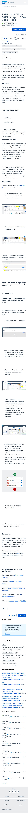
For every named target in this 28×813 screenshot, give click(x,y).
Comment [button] (22, 615)
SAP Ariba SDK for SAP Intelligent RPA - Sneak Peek (14, 17)
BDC (3, 682)
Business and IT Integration (13, 657)
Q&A (3, 577)
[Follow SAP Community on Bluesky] (12, 791)
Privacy (7, 796)
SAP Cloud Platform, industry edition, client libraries (14, 49)
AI (15, 652)
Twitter (16, 601)
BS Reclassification (20, 655)
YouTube (23, 601)
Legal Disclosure (21, 800)
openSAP (4, 583)
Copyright (7, 800)
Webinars (11, 581)
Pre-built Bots (11, 596)
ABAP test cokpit (16, 649)
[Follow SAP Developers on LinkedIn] (18, 791)
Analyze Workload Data (8, 655)
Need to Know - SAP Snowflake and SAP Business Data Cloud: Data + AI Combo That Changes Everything (14, 675)
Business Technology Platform (9, 663)
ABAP (4, 644)
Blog (7, 577)
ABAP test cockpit (6, 649)
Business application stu (8, 660)
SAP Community (18, 575)
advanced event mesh (7, 652)
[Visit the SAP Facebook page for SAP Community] (9, 791)
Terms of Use (21, 796)
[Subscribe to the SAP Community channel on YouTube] (15, 791)
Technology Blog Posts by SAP (9, 6)
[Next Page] (15, 665)
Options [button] (12, 32)
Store (18, 553)
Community (11, 2)
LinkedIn (11, 601)
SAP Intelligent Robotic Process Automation (12, 45)
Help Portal (18, 581)
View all (4, 783)
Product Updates (6, 57)
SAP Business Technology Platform (10, 52)
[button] (8, 41)
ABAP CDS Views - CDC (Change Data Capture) (12, 647)
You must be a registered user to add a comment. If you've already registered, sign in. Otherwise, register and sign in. (13, 628)
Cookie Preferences (7, 809)
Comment (7, 634)
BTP (3, 657)
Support (21, 805)
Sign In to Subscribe (18, 29)
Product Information (12, 588)
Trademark (7, 805)
